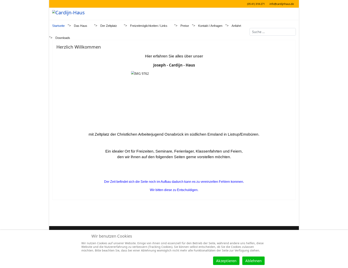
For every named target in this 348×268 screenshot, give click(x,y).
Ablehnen (253, 260)
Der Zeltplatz (108, 25)
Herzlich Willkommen (78, 47)
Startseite (58, 25)
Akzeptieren (226, 260)
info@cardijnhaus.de (281, 4)
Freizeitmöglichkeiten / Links (148, 25)
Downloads (62, 37)
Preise (184, 25)
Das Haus (80, 25)
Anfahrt (236, 25)
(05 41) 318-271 (256, 4)
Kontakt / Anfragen (210, 25)
